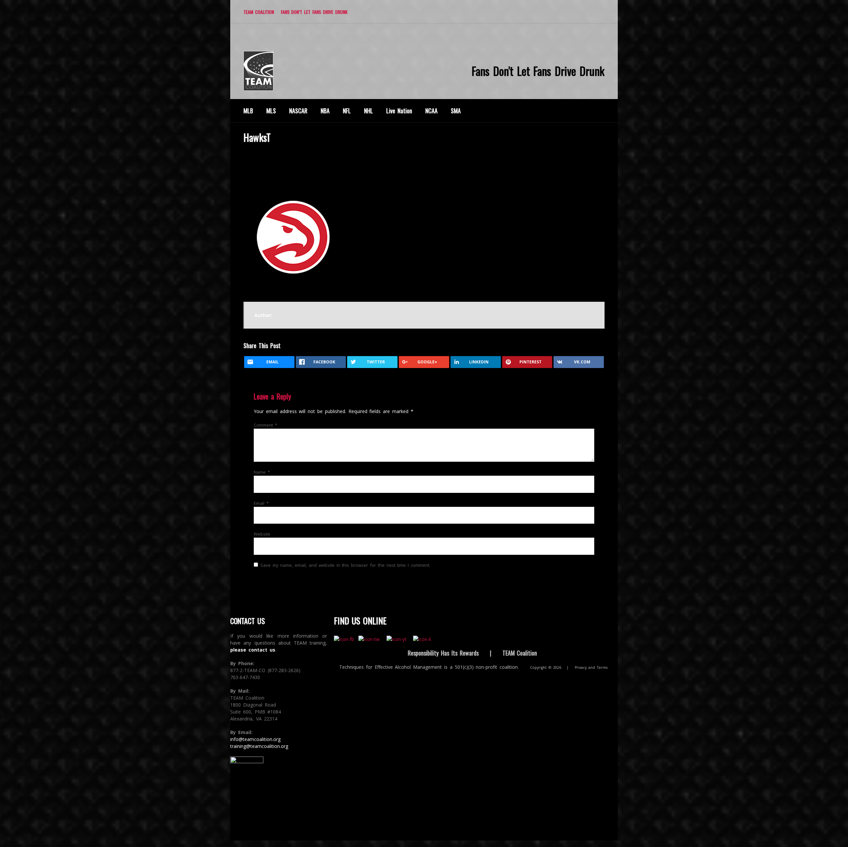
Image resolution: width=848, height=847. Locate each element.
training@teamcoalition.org (259, 746)
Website (262, 534)
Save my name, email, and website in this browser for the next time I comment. (345, 565)
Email (261, 503)
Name (262, 472)
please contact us (252, 650)
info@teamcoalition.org (255, 739)
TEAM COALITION (258, 11)
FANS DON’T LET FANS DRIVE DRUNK (314, 11)
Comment (265, 425)
